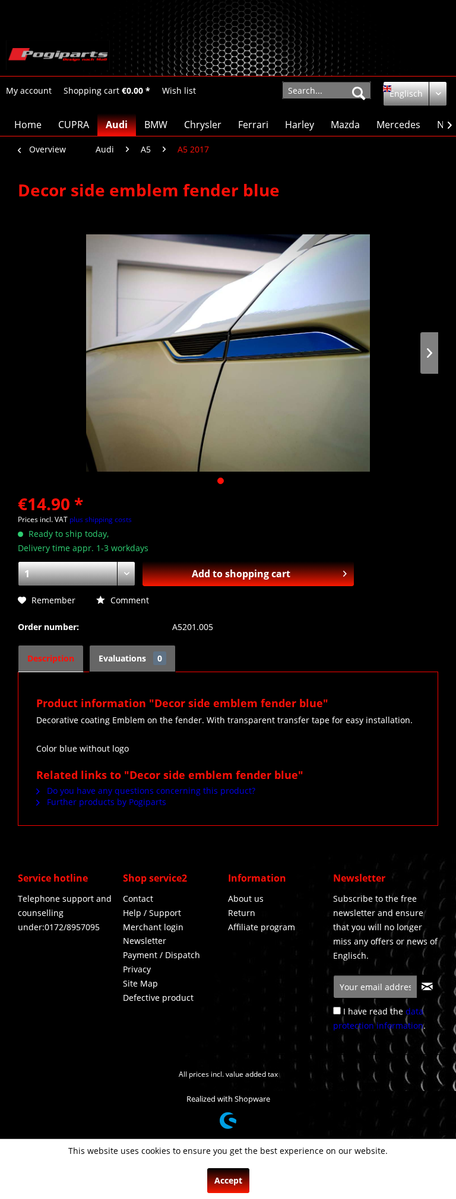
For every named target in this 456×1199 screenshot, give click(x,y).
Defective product (158, 997)
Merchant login (153, 927)
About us (246, 898)
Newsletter (144, 940)
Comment (128, 600)
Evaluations (130, 658)
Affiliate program (261, 927)
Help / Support (152, 912)
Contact (138, 898)
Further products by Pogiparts (105, 801)
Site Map (140, 983)
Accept (228, 1180)
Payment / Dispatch (161, 955)
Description (50, 658)
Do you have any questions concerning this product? (150, 790)
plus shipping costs (100, 519)
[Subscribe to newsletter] (427, 986)
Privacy (137, 969)
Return (241, 912)
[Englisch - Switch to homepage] (58, 55)
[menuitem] (29, 90)
